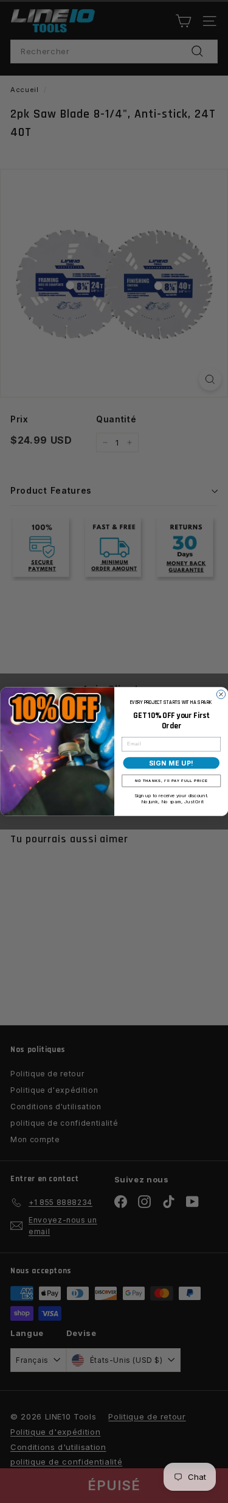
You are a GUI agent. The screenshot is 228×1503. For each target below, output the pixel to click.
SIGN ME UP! (170, 763)
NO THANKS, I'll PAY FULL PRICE (170, 780)
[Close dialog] (220, 694)
